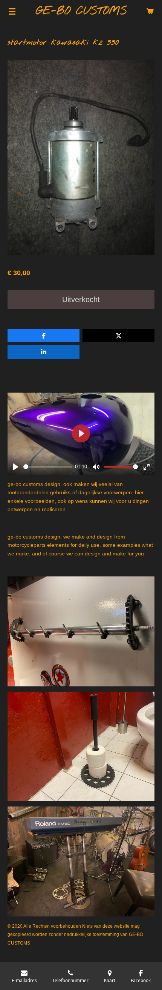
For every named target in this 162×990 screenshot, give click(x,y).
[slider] (47, 466)
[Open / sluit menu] (12, 11)
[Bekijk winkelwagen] (150, 11)
